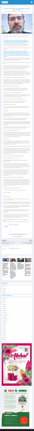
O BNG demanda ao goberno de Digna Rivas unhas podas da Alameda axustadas (20, 266)
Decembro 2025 (5, 316)
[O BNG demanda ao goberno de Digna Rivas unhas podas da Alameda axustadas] (20, 260)
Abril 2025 (4, 333)
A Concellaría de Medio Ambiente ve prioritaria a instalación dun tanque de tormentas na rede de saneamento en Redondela (28, 269)
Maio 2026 (4, 288)
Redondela (22, 11)
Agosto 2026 (4, 298)
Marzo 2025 (4, 335)
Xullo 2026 (4, 300)
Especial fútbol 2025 (5, 314)
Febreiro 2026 (4, 310)
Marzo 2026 (4, 292)
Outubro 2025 (5, 320)
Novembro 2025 (5, 318)
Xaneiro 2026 (4, 312)
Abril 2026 (4, 290)
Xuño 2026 (4, 286)
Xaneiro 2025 (4, 339)
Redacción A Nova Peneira (12, 11)
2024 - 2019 (4, 341)
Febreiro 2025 (4, 337)
